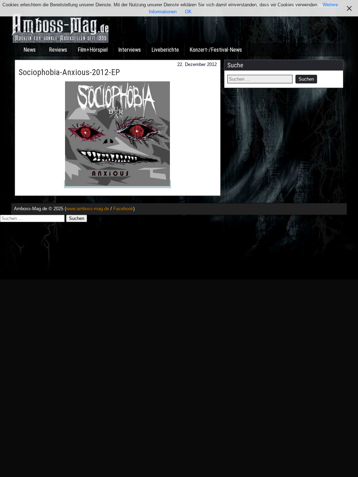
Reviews (58, 49)
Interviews (129, 49)
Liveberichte (165, 49)
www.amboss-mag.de (87, 208)
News (29, 49)
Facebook (123, 208)
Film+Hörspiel (93, 49)
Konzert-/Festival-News (215, 49)
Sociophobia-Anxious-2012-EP (69, 72)
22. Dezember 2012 (197, 64)
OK (188, 11)
